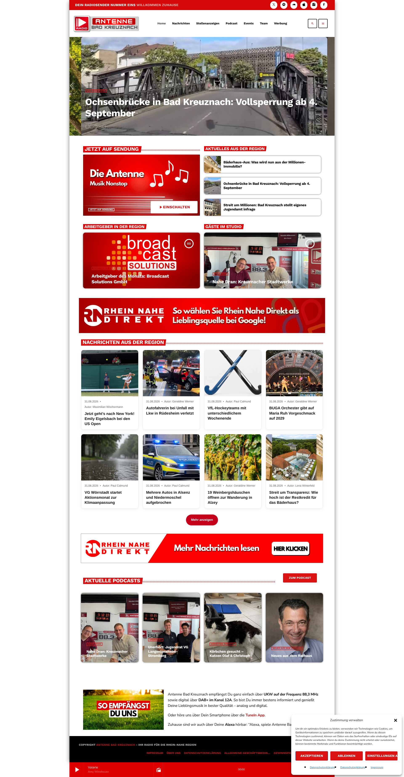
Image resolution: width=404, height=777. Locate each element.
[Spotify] (283, 5)
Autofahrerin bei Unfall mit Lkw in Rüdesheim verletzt (170, 410)
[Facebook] (323, 5)
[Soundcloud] (294, 5)
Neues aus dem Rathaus (287, 648)
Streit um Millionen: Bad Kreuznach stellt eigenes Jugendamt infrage (264, 207)
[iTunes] (303, 5)
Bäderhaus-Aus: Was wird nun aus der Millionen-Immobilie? (264, 164)
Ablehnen (346, 756)
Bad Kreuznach (96, 91)
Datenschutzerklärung (322, 767)
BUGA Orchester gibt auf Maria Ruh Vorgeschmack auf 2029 (292, 413)
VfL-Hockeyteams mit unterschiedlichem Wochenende (227, 413)
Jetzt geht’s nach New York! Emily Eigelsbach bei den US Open (109, 419)
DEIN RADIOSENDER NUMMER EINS (126, 5)
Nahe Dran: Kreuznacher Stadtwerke (253, 282)
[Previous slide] (73, 86)
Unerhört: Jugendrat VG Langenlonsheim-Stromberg (168, 651)
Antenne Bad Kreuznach (115, 745)
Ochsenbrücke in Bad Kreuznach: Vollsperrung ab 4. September (266, 186)
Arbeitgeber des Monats (108, 268)
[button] (395, 720)
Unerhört (156, 640)
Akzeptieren (311, 756)
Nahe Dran (220, 274)
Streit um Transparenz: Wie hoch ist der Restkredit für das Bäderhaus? (293, 497)
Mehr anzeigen (202, 520)
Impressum (377, 767)
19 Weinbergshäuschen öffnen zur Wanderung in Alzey (230, 497)
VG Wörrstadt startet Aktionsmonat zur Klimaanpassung (103, 497)
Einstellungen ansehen (382, 756)
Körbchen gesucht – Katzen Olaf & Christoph (230, 654)
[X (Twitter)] (273, 5)
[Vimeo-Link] (106, 23)
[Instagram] (314, 5)
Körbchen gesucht (222, 644)
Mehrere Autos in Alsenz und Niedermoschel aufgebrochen (168, 497)
